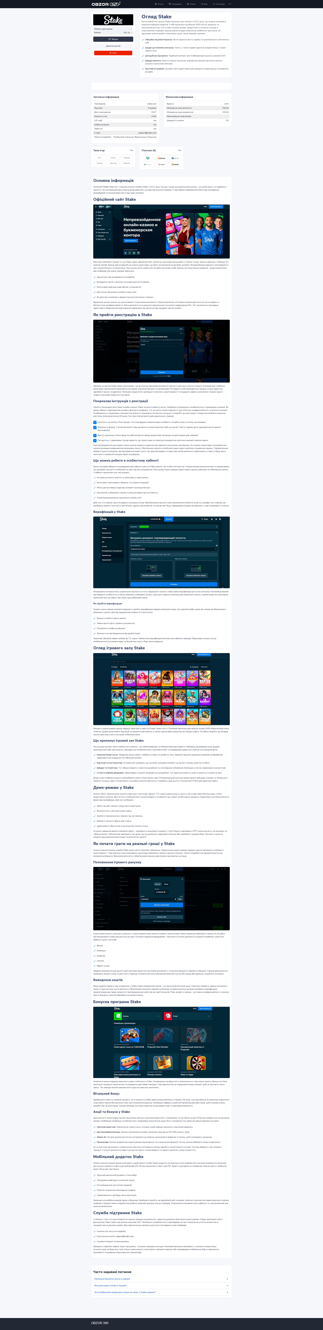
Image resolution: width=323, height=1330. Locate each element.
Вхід (205, 4)
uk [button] (230, 4)
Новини (193, 4)
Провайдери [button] (177, 4)
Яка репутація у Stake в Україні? (110, 1285)
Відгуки (115, 39)
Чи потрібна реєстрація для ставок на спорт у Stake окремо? (125, 1292)
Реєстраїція (220, 4)
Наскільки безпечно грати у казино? (112, 1279)
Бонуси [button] (160, 4)
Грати (114, 53)
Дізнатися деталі (113, 46)
